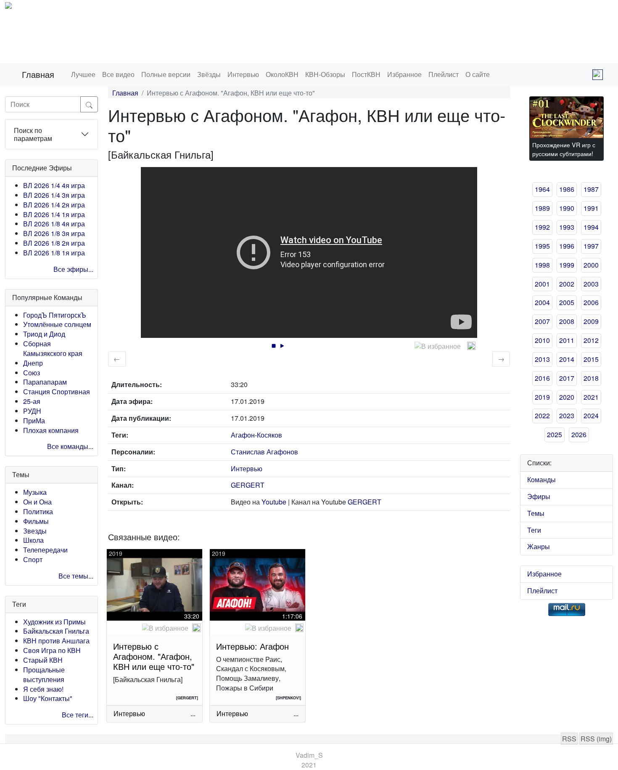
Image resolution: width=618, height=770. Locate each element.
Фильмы (36, 521)
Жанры (538, 546)
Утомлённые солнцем (57, 324)
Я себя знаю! (43, 689)
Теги (534, 530)
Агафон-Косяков (256, 435)
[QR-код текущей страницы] (597, 74)
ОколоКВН (282, 74)
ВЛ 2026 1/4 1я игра (54, 214)
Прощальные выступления (44, 674)
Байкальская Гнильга (56, 631)
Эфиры (538, 496)
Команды (541, 479)
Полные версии (165, 74)
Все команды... (70, 446)
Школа (33, 540)
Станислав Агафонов (264, 452)
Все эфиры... (73, 269)
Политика (38, 511)
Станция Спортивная (56, 391)
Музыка (35, 492)
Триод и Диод (44, 334)
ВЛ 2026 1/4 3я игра (54, 195)
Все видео (118, 74)
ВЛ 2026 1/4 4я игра (54, 185)
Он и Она (37, 502)
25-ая (31, 401)
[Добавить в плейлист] (471, 346)
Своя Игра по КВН (52, 650)
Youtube (273, 502)
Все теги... (77, 715)
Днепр (33, 363)
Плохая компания (51, 430)
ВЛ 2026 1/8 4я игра (54, 223)
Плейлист (443, 74)
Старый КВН (43, 660)
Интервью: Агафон (252, 646)
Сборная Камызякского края (52, 348)
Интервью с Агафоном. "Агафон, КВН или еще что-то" (153, 656)
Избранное (404, 74)
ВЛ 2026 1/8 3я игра (54, 233)
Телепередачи (45, 550)
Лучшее (83, 74)
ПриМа (34, 420)
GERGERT (247, 485)
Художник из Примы (54, 622)
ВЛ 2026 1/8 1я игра (54, 253)
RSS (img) (596, 738)
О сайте (477, 74)
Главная (38, 74)
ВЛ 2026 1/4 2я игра (54, 205)
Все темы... (75, 576)
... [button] (192, 713)
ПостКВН (366, 74)
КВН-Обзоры (325, 74)
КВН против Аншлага (56, 640)
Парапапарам (45, 382)
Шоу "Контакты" (47, 698)
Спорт (32, 559)
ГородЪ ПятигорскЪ (54, 315)
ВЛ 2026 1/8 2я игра (54, 243)
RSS (569, 738)
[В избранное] (438, 346)
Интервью (243, 74)
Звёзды (209, 74)
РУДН (32, 411)
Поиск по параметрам (33, 134)
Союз (31, 372)
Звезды (35, 531)
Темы (535, 513)
